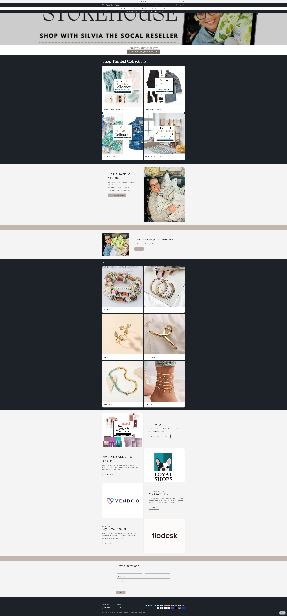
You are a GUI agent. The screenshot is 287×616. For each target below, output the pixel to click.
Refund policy (119, 612)
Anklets (147, 404)
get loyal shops (109, 474)
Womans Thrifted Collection (112, 109)
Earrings (148, 310)
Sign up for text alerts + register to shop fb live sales (143, 52)
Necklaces (107, 404)
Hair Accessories (150, 357)
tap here (139, 249)
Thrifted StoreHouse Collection (155, 157)
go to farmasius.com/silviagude (159, 436)
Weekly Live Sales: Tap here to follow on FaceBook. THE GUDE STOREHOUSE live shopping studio (143, 47)
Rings (105, 357)
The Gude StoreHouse (110, 612)
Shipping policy (142, 612)
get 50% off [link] (108, 543)
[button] (176, 5)
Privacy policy (126, 612)
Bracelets (106, 310)
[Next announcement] (184, 8)
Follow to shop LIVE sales (117, 195)
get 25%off (154, 508)
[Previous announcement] (103, 8)
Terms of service (134, 612)
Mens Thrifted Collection (153, 109)
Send (121, 592)
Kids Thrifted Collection (111, 157)
